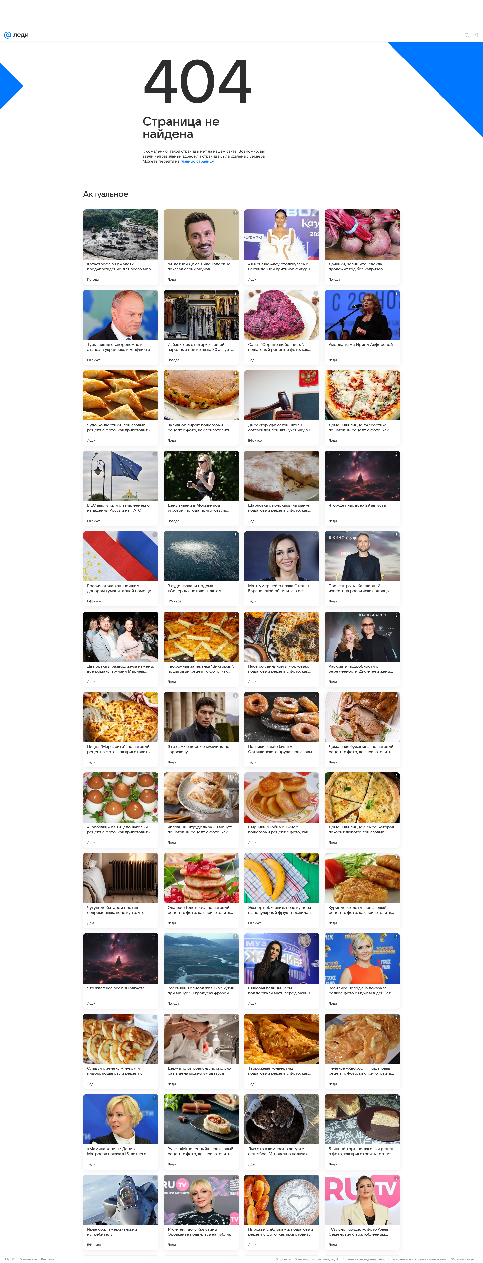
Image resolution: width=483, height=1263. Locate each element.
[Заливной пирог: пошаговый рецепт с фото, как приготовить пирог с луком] (201, 408)
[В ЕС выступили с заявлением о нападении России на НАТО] (120, 488)
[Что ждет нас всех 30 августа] (120, 971)
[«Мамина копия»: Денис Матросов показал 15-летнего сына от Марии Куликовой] (120, 1132)
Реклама (47, 1259)
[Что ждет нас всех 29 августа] (362, 488)
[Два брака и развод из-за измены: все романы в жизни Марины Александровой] (120, 649)
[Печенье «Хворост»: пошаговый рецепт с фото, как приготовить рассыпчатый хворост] (362, 1051)
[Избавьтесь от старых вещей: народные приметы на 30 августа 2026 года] (201, 327)
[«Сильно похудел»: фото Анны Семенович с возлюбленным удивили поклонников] (362, 1212)
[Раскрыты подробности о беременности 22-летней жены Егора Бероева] (362, 649)
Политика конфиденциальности (365, 1259)
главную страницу (197, 161)
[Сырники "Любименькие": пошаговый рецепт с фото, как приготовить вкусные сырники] (281, 810)
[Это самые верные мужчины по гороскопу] (201, 729)
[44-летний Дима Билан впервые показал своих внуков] (201, 247)
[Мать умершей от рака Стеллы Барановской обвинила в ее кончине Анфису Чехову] (281, 568)
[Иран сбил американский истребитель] (120, 1212)
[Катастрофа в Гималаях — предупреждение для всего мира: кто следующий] (120, 247)
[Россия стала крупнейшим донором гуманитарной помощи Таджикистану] (120, 568)
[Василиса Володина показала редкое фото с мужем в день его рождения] (362, 971)
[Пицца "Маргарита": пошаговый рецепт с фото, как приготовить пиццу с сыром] (120, 729)
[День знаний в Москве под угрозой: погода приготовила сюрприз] (201, 488)
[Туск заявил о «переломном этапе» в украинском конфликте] (120, 327)
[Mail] (7, 35)
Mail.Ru (10, 1259)
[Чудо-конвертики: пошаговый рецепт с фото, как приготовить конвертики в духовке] (120, 408)
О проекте (283, 1259)
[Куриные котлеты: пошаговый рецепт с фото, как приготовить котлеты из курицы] (362, 890)
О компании (28, 1259)
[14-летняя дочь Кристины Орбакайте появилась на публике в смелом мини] (201, 1212)
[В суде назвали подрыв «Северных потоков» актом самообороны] (201, 568)
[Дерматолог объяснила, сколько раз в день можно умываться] (201, 1051)
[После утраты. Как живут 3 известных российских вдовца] (362, 568)
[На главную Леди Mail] (19, 35)
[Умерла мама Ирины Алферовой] (362, 327)
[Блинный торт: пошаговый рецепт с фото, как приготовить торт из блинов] (362, 1132)
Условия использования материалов (420, 1259)
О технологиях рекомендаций (316, 1259)
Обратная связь (462, 1259)
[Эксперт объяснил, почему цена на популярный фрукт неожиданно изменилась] (281, 890)
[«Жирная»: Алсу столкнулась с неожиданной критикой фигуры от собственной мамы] (281, 247)
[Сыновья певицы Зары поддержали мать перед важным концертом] (281, 971)
